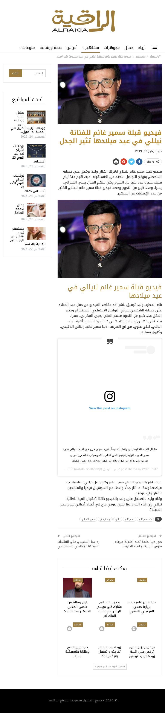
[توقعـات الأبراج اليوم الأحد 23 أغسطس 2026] (36, 180)
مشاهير (92, 48)
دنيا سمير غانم (145, 519)
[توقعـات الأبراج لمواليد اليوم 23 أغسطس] (36, 151)
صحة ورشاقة (51, 48)
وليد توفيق (105, 519)
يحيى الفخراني (88, 519)
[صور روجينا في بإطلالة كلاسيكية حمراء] (77, 632)
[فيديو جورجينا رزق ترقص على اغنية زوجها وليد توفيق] (142, 632)
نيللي (117, 519)
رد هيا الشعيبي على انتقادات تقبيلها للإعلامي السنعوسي (78, 544)
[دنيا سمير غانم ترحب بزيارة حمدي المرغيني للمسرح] (142, 588)
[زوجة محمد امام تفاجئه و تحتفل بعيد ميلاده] (110, 632)
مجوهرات (112, 48)
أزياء (142, 48)
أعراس (72, 48)
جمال (128, 48)
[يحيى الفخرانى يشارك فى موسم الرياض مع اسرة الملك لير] (110, 588)
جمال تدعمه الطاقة (19, 209)
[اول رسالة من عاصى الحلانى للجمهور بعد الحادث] (77, 588)
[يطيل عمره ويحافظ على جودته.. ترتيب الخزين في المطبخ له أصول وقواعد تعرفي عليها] (36, 117)
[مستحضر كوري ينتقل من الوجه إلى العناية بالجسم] (36, 233)
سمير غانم (129, 519)
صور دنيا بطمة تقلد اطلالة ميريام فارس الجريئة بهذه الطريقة (138, 544)
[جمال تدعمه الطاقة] (36, 210)
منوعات (28, 48)
